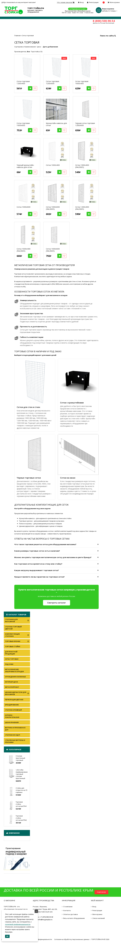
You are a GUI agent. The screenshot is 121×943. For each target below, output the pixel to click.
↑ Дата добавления (50, 47)
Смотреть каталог (56, 602)
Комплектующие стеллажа (12, 635)
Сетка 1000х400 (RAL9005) (82, 166)
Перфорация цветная (14, 699)
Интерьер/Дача (11, 682)
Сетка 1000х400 (53, 165)
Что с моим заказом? (65, 2)
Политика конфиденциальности (40, 939)
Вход (82, 2)
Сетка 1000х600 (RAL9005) (53, 208)
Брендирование (12, 705)
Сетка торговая (11, 659)
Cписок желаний (98, 918)
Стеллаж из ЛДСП (12, 735)
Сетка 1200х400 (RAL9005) (82, 208)
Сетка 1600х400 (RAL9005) (23, 250)
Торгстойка (36, 51)
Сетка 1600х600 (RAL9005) (53, 250)
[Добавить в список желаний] (35, 88)
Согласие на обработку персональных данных (71, 939)
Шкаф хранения (12, 722)
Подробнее (101, 892)
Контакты (67, 910)
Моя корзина (115, 2)
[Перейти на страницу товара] (27, 67)
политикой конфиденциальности (17, 924)
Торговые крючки (12, 641)
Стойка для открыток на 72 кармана (21, 790)
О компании (67, 906)
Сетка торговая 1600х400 (81, 82)
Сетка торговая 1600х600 (23, 124)
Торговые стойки (12, 646)
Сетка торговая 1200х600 (52, 82)
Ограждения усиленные (15, 677)
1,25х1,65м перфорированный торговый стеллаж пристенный (23, 774)
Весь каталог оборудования (74, 918)
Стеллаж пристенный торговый (20, 758)
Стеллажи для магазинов (11, 620)
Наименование (30, 47)
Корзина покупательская (12, 716)
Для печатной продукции (11, 653)
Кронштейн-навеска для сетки (56, 124)
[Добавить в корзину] (30, 88)
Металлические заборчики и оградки (14, 670)
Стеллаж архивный (13, 710)
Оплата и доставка (70, 914)
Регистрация (93, 2)
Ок (7, 936)
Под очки (9, 664)
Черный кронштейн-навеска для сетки (25, 166)
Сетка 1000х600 (23, 207)
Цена (39, 47)
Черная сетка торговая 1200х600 (85, 124)
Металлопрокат (12, 687)
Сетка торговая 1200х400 (23, 82)
